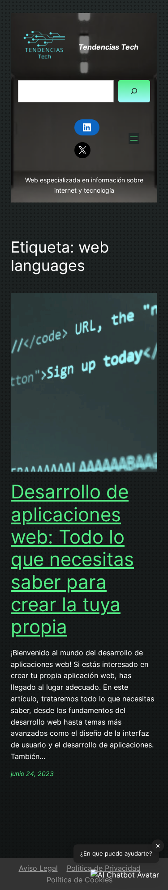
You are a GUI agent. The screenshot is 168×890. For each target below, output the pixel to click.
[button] (124, 875)
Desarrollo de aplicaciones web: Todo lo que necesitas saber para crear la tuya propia (72, 559)
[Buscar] (134, 91)
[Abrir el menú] (134, 138)
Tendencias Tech (108, 46)
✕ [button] (157, 845)
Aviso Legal (38, 868)
